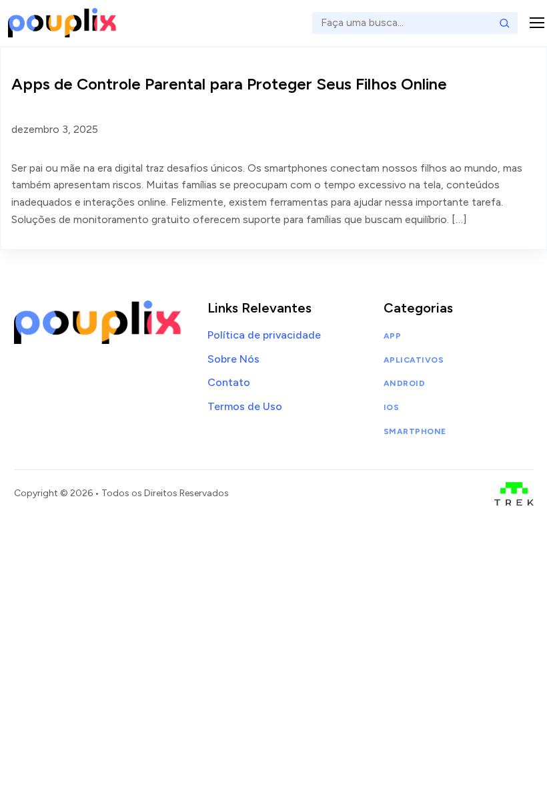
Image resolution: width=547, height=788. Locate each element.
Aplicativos (414, 360)
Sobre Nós (233, 359)
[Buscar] (504, 23)
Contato (228, 382)
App (392, 336)
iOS (391, 407)
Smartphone (415, 431)
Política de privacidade (264, 335)
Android (404, 383)
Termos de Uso (244, 406)
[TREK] (514, 494)
